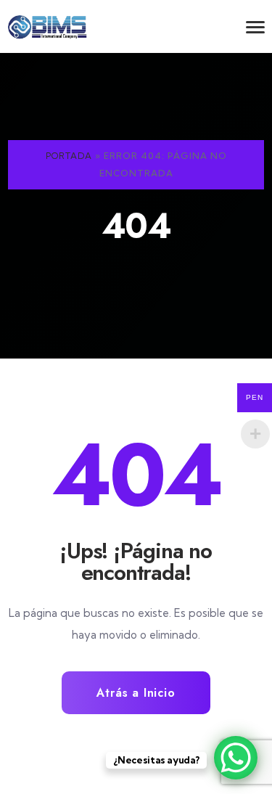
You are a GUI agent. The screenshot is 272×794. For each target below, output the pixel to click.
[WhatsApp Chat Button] (235, 757)
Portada (69, 155)
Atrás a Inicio (135, 692)
